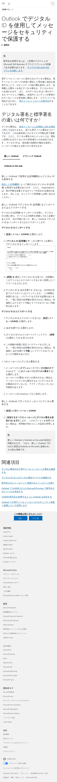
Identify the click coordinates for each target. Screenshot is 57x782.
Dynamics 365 (7, 663)
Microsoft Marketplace (10, 709)
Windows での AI (8, 553)
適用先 (6, 45)
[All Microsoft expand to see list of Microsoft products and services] (3, 3)
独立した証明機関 (10, 184)
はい (21, 518)
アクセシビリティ (9, 751)
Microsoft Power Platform (11, 713)
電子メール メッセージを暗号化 (34, 101)
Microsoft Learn (8, 696)
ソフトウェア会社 (9, 718)
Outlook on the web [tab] (13, 165)
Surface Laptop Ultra (9, 540)
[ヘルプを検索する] (9, 3)
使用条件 (6, 777)
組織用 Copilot (8, 545)
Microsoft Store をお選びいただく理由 (15, 595)
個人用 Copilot (8, 549)
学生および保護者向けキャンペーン (15, 633)
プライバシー (24, 773)
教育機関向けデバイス (10, 612)
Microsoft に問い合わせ (10, 773)
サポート (6, 9)
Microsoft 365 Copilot (10, 675)
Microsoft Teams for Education (13, 616)
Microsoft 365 (7, 667)
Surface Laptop (8, 536)
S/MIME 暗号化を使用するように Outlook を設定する (27, 496)
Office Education (8, 625)
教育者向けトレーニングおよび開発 (15, 629)
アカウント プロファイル (11, 574)
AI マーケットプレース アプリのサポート (16, 701)
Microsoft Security (9, 654)
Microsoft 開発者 (8, 692)
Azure (5, 658)
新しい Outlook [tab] (11, 156)
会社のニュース (8, 738)
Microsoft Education (9, 608)
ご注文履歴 (6, 591)
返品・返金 (6, 587)
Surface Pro (6, 532)
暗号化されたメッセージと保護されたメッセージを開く (28, 482)
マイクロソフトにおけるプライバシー (15, 743)
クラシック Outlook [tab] (32, 156)
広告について (19, 777)
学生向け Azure (8, 638)
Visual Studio (7, 722)
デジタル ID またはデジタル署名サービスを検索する (26, 477)
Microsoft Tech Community (11, 705)
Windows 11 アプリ (9, 562)
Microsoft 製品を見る (10, 557)
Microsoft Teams (8, 680)
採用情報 (6, 734)
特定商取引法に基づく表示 (39, 773)
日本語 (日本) (11, 759)
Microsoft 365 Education (11, 620)
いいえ (35, 518)
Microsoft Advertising (10, 671)
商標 (12, 777)
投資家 (5, 747)
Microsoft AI (7, 650)
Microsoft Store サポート (11, 583)
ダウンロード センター (10, 578)
